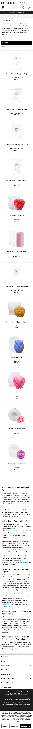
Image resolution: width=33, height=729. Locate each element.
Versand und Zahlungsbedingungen (13, 694)
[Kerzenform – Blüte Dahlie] (16, 416)
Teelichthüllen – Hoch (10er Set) (16, 74)
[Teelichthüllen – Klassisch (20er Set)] (16, 132)
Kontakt (18, 692)
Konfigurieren (14, 726)
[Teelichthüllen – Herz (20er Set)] (16, 97)
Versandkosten (6, 699)
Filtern (6, 42)
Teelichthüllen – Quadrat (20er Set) (16, 286)
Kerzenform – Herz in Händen (16, 393)
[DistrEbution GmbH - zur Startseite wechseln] (8, 2)
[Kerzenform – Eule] (16, 345)
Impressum (25, 694)
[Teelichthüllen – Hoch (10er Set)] (16, 61)
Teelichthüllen (17, 550)
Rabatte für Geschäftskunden (16, 12)
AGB (27, 692)
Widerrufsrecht (12, 693)
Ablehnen (5, 726)
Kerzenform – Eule (16, 357)
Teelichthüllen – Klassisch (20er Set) (16, 145)
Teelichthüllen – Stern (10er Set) (16, 180)
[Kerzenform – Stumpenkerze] (16, 239)
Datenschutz (21, 693)
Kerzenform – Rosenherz (16, 216)
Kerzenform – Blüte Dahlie (16, 428)
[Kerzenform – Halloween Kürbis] (16, 309)
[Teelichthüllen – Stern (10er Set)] (16, 168)
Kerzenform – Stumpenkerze (16, 251)
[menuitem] (29, 7)
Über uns (4, 661)
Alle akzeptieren (25, 726)
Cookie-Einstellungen (10, 692)
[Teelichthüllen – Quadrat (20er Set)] (16, 274)
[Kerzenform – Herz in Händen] (16, 380)
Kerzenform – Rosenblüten (16, 464)
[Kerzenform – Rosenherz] (16, 203)
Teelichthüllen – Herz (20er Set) (16, 109)
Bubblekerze (24, 562)
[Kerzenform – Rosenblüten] (16, 451)
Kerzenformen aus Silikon (17, 531)
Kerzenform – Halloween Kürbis (16, 322)
